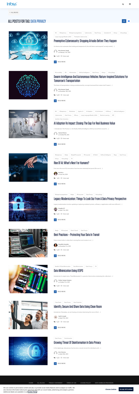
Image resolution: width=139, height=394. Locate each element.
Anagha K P (61, 208)
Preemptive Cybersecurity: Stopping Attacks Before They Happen (85, 41)
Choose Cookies (110, 389)
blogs (115, 155)
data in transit (74, 230)
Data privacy (98, 33)
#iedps (66, 155)
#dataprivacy (63, 33)
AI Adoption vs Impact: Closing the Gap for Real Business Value (84, 123)
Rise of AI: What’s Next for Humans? (71, 163)
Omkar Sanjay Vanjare (64, 280)
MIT (113, 115)
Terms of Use (71, 383)
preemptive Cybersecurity (80, 36)
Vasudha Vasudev (63, 244)
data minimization (78, 266)
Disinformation (68, 338)
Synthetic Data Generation (61, 119)
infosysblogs (123, 33)
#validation (72, 111)
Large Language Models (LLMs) (63, 36)
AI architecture (99, 111)
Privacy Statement (55, 383)
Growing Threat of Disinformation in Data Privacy (77, 343)
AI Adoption (89, 111)
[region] (69, 389)
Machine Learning (104, 115)
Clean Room (58, 302)
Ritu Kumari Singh (63, 50)
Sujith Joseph (62, 316)
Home (31, 383)
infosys (115, 33)
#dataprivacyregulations (75, 33)
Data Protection (78, 302)
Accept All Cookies (126, 389)
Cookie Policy (85, 383)
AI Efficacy (108, 111)
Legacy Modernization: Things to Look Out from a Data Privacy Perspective (90, 199)
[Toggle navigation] (130, 4)
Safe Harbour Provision (104, 383)
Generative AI (107, 33)
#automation (72, 72)
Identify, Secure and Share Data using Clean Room (78, 307)
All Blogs (14, 12)
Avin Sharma (62, 352)
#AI (56, 33)
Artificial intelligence (84, 72)
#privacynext (87, 155)
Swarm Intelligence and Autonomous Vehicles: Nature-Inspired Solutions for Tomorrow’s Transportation (91, 79)
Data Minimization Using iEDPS (68, 271)
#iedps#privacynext (76, 155)
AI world (95, 155)
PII (71, 158)
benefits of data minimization (62, 266)
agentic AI (80, 111)
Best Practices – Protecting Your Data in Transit (79, 235)
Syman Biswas (62, 133)
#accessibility (58, 72)
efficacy (76, 115)
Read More (61, 62)
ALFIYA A (60, 172)
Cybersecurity (88, 33)
